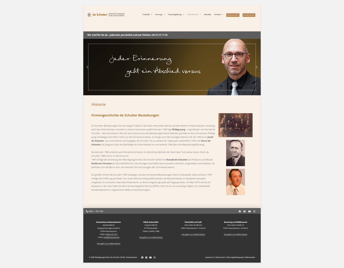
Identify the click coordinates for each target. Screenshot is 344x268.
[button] (87, 67)
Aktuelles (207, 14)
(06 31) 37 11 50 (159, 34)
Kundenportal (249, 15)
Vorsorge (158, 14)
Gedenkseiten (233, 15)
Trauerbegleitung (175, 14)
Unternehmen (192, 14)
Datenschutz (220, 257)
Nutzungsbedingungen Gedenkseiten (241, 257)
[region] (172, 67)
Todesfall (146, 14)
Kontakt (217, 14)
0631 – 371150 (95, 211)
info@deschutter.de (111, 237)
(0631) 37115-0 (111, 234)
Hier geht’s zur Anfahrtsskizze (108, 243)
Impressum (209, 257)
